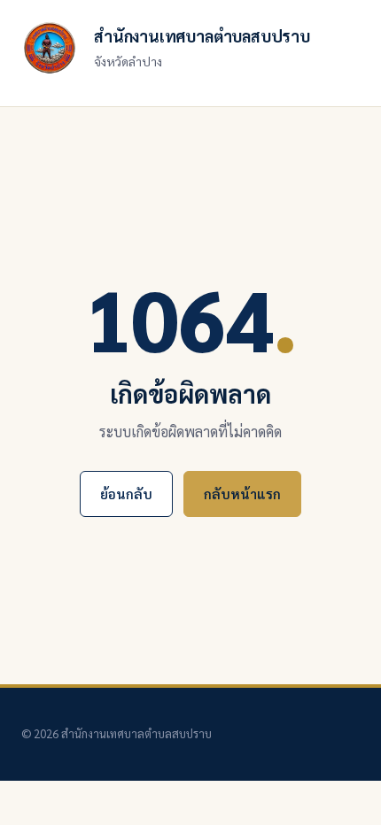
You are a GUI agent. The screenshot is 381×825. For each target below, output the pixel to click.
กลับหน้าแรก (242, 493)
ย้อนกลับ (126, 493)
